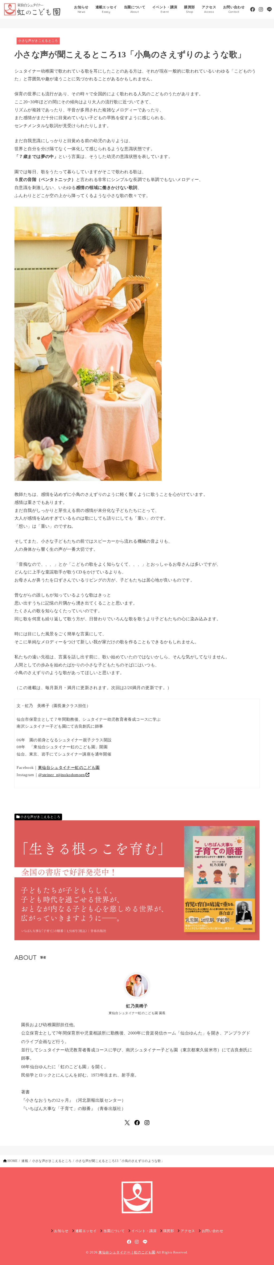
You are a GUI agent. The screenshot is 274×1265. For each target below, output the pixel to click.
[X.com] (127, 1123)
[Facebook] (252, 9)
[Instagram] (260, 9)
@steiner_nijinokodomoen (61, 775)
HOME (12, 1160)
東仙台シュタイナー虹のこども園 (69, 767)
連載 (24, 1160)
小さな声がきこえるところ (38, 41)
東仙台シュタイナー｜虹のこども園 (126, 1252)
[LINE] (269, 9)
